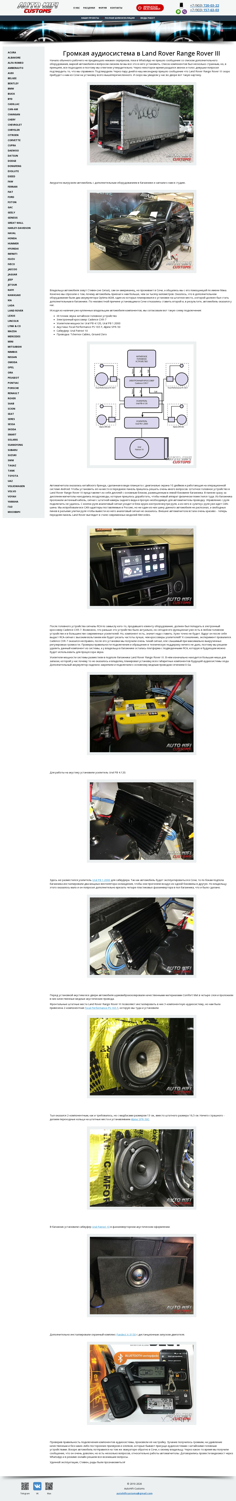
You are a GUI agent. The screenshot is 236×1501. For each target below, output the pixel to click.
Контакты (116, 8)
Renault (13, 393)
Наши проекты (90, 18)
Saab (11, 403)
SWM (11, 460)
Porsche (13, 388)
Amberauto (15, 68)
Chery (11, 119)
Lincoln (13, 321)
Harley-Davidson (19, 228)
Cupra (12, 145)
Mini (10, 341)
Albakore (14, 57)
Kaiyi (11, 290)
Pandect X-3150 (126, 1334)
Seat (11, 413)
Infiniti (12, 253)
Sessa (11, 424)
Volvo (12, 491)
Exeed (11, 176)
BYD (10, 99)
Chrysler (14, 129)
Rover (12, 398)
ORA (10, 372)
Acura (12, 52)
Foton (12, 202)
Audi (11, 73)
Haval (12, 233)
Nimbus (12, 351)
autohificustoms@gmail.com (134, 1493)
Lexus (11, 315)
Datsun (13, 155)
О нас (76, 8)
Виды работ (147, 18)
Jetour (12, 284)
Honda (12, 238)
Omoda (12, 362)
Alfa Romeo (15, 62)
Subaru (12, 450)
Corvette (14, 140)
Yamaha (13, 501)
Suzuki (12, 455)
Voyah (12, 496)
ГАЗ (10, 506)
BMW (11, 88)
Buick (11, 93)
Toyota (13, 475)
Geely (11, 212)
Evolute (13, 171)
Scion (11, 408)
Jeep (10, 279)
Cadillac (14, 104)
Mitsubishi (15, 346)
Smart (12, 434)
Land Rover (15, 310)
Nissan (12, 357)
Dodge (12, 160)
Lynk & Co (14, 326)
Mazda (12, 331)
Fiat (10, 191)
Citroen (13, 135)
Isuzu (11, 259)
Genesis (13, 217)
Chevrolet (15, 124)
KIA (10, 300)
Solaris (13, 439)
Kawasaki (14, 295)
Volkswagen (16, 486)
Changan (14, 114)
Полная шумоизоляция (120, 18)
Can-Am (13, 109)
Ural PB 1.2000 (101, 880)
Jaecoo (12, 269)
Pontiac (13, 382)
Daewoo (13, 150)
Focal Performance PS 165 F (101, 1008)
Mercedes (14, 336)
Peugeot (13, 377)
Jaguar (12, 274)
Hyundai (13, 248)
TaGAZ (12, 465)
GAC (10, 207)
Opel (11, 367)
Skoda (12, 429)
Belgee (12, 78)
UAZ (10, 481)
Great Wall (15, 222)
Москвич (14, 512)
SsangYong (15, 444)
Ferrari (12, 186)
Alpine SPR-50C (140, 1119)
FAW (10, 181)
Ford (11, 197)
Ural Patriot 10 (101, 1226)
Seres (11, 419)
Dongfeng (14, 166)
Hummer (13, 243)
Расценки (89, 8)
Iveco (11, 264)
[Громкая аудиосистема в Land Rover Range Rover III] (141, 123)
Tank (11, 470)
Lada (11, 305)
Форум (102, 8)
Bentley (13, 83)
